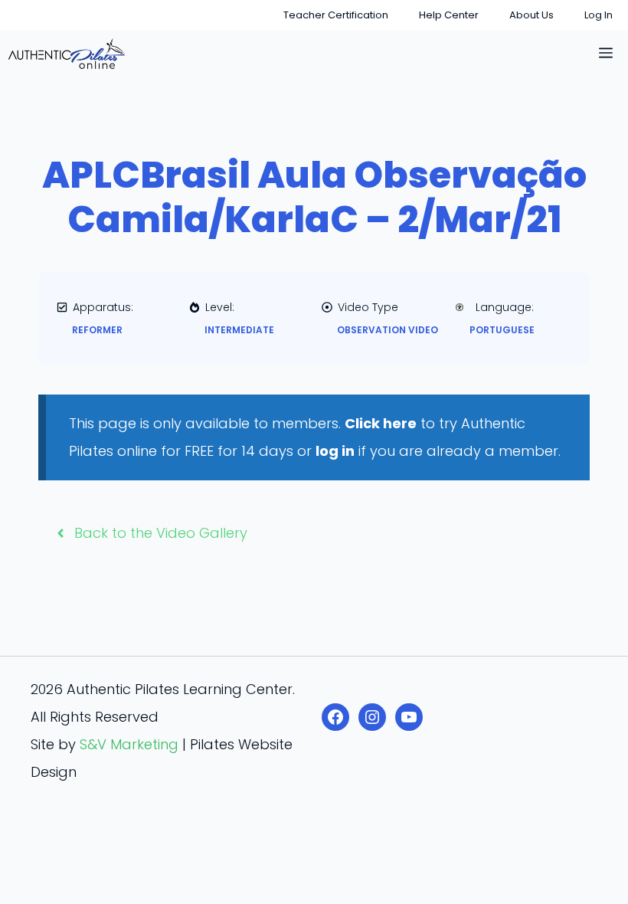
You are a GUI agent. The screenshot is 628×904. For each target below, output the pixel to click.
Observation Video (387, 329)
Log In (598, 15)
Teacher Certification (335, 15)
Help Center (449, 15)
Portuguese (502, 329)
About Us (531, 15)
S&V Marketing (129, 744)
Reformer (97, 329)
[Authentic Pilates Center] (67, 54)
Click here (381, 423)
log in (335, 450)
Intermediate (239, 329)
